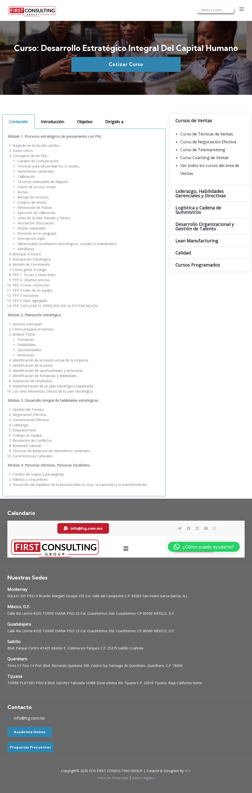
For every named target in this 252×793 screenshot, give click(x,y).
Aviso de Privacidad (112, 778)
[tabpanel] (84, 312)
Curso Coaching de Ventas (204, 157)
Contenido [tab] (18, 121)
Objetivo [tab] (85, 121)
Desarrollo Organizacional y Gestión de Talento (204, 226)
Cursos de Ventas (193, 120)
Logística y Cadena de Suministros (198, 210)
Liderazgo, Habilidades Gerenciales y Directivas (200, 193)
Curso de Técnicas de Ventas (206, 134)
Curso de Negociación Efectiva (208, 142)
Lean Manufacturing (196, 241)
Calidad (183, 253)
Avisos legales (143, 778)
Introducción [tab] (52, 121)
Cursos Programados (197, 265)
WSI (188, 770)
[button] (210, 120)
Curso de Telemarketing (202, 149)
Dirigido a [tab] (114, 121)
